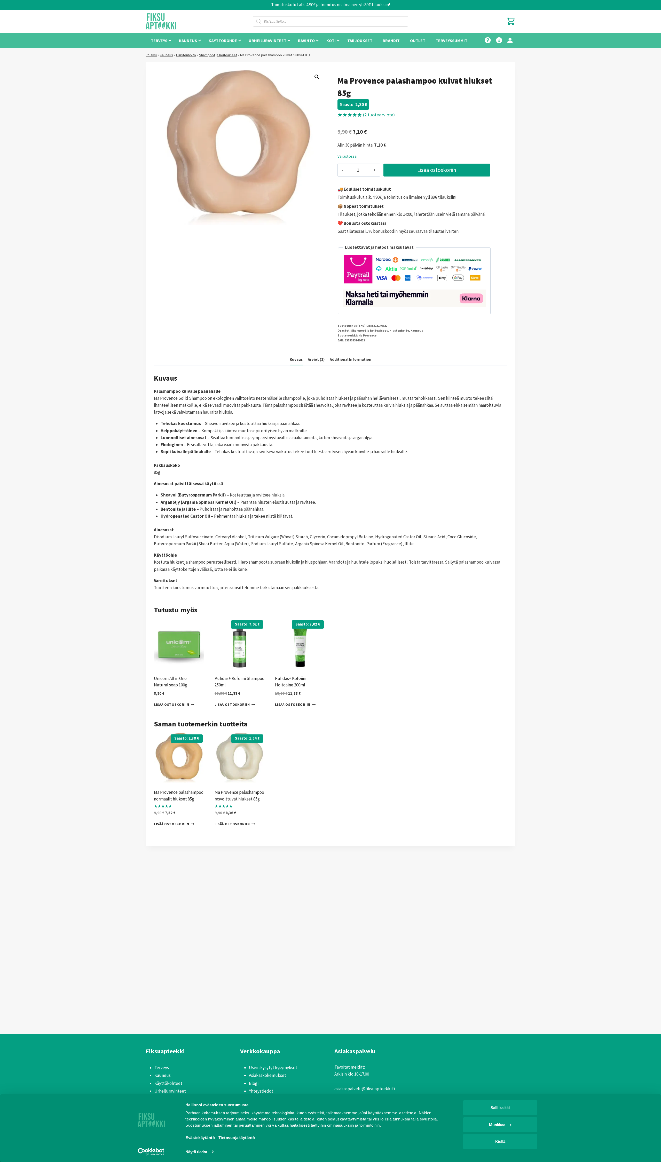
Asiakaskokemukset (267, 1075)
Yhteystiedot (261, 1091)
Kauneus (166, 55)
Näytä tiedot (196, 1152)
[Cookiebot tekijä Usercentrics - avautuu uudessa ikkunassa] (151, 1152)
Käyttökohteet (168, 1083)
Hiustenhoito (186, 55)
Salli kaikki (500, 1107)
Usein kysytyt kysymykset (273, 1067)
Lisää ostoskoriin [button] (171, 704)
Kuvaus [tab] (296, 359)
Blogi (253, 1083)
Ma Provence (367, 335)
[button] (316, 77)
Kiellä (500, 1141)
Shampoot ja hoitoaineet (218, 55)
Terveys (161, 1067)
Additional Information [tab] (350, 359)
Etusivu (151, 55)
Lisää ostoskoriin (436, 169)
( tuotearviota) (379, 115)
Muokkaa (497, 1124)
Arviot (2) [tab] (316, 359)
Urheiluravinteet (170, 1091)
